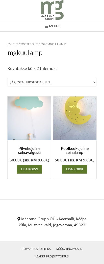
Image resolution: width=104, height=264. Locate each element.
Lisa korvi (29, 169)
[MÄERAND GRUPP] (52, 10)
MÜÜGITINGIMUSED (69, 249)
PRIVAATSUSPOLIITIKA (36, 249)
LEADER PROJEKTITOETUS (52, 256)
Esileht (13, 44)
